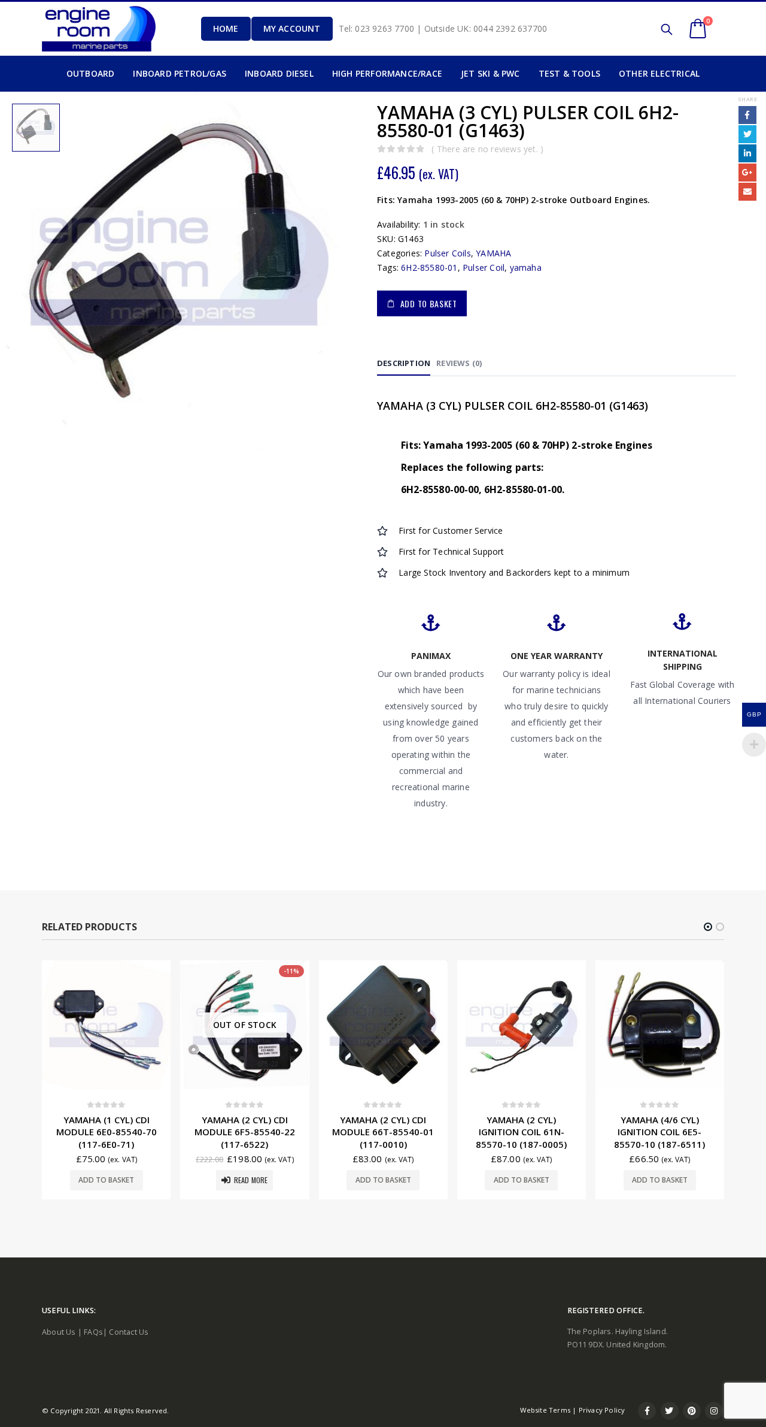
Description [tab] (403, 363)
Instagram (714, 1411)
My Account (292, 28)
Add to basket (428, 303)
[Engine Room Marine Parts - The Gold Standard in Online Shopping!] (99, 28)
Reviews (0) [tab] (459, 363)
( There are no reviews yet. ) (487, 149)
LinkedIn (747, 153)
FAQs (93, 1332)
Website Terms (545, 1409)
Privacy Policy (602, 1409)
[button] (708, 927)
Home (226, 28)
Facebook (747, 115)
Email (747, 192)
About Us (59, 1332)
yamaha (526, 267)
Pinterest (692, 1411)
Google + (747, 173)
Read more (251, 1180)
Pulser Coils (447, 253)
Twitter (747, 134)
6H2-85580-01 (429, 267)
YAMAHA (493, 253)
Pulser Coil (483, 267)
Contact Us (128, 1332)
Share (747, 99)
